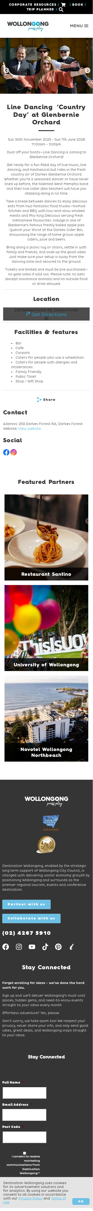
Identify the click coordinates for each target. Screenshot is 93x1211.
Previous (5, 69)
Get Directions (48, 314)
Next (86, 69)
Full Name (13, 1083)
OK (81, 1201)
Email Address (17, 1105)
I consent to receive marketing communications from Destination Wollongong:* (23, 1165)
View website (29, 429)
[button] (79, 25)
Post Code (13, 1127)
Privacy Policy (30, 1198)
